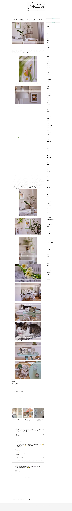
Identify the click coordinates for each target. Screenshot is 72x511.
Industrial (48, 263)
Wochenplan (48, 279)
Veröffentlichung (49, 141)
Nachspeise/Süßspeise (50, 242)
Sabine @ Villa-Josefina (27, 20)
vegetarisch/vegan (49, 231)
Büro (47, 54)
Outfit (47, 210)
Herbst (48, 100)
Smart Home (48, 249)
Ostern (48, 42)
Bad (47, 194)
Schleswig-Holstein (49, 116)
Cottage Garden (49, 274)
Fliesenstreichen (49, 35)
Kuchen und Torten (49, 217)
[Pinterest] (55, 14)
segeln (48, 120)
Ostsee (48, 118)
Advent (48, 88)
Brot (47, 247)
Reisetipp (48, 107)
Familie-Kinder (48, 235)
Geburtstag (48, 47)
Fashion (48, 97)
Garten (48, 38)
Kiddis (47, 61)
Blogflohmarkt (48, 102)
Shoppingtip (48, 203)
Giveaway (13, 391)
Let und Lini (16, 427)
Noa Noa (48, 178)
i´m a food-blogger (49, 157)
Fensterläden (48, 171)
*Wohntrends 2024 (28, 419)
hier (13, 382)
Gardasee (48, 134)
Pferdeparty (48, 49)
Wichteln (48, 148)
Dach (47, 146)
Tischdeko (48, 111)
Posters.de (38, 82)
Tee (47, 109)
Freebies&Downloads (49, 224)
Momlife (48, 56)
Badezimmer (48, 233)
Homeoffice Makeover (39, 419)
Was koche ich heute (49, 208)
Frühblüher (48, 65)
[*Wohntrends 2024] (28, 413)
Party (47, 173)
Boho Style (48, 258)
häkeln (48, 162)
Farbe (47, 189)
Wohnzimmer (21, 391)
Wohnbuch (48, 254)
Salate (48, 226)
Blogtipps (48, 215)
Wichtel (48, 86)
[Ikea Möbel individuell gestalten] (17, 413)
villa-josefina (19, 50)
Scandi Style (48, 256)
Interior (17, 391)
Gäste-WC (48, 63)
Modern (48, 265)
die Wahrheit (48, 150)
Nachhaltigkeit (48, 272)
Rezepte (48, 72)
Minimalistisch (48, 270)
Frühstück (48, 238)
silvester (48, 166)
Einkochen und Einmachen (50, 219)
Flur (47, 31)
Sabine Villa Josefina (20, 457)
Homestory (48, 212)
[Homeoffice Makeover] (39, 413)
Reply (43, 434)
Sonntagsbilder (49, 95)
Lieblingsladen (48, 93)
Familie (48, 26)
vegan (47, 70)
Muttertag (48, 143)
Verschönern (48, 187)
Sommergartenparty (49, 127)
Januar (48, 164)
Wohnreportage (49, 104)
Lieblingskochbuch (49, 201)
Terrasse (48, 40)
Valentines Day (49, 123)
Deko (47, 77)
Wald (47, 169)
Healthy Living (48, 240)
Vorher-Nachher (49, 132)
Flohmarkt (48, 180)
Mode (47, 185)
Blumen (48, 139)
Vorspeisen (48, 228)
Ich (47, 155)
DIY (47, 33)
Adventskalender (49, 79)
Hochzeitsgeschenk (49, 125)
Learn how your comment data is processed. (26, 499)
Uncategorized (48, 24)
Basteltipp (48, 81)
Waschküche (48, 251)
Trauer (48, 196)
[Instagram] (54, 14)
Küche (48, 58)
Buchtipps (48, 192)
